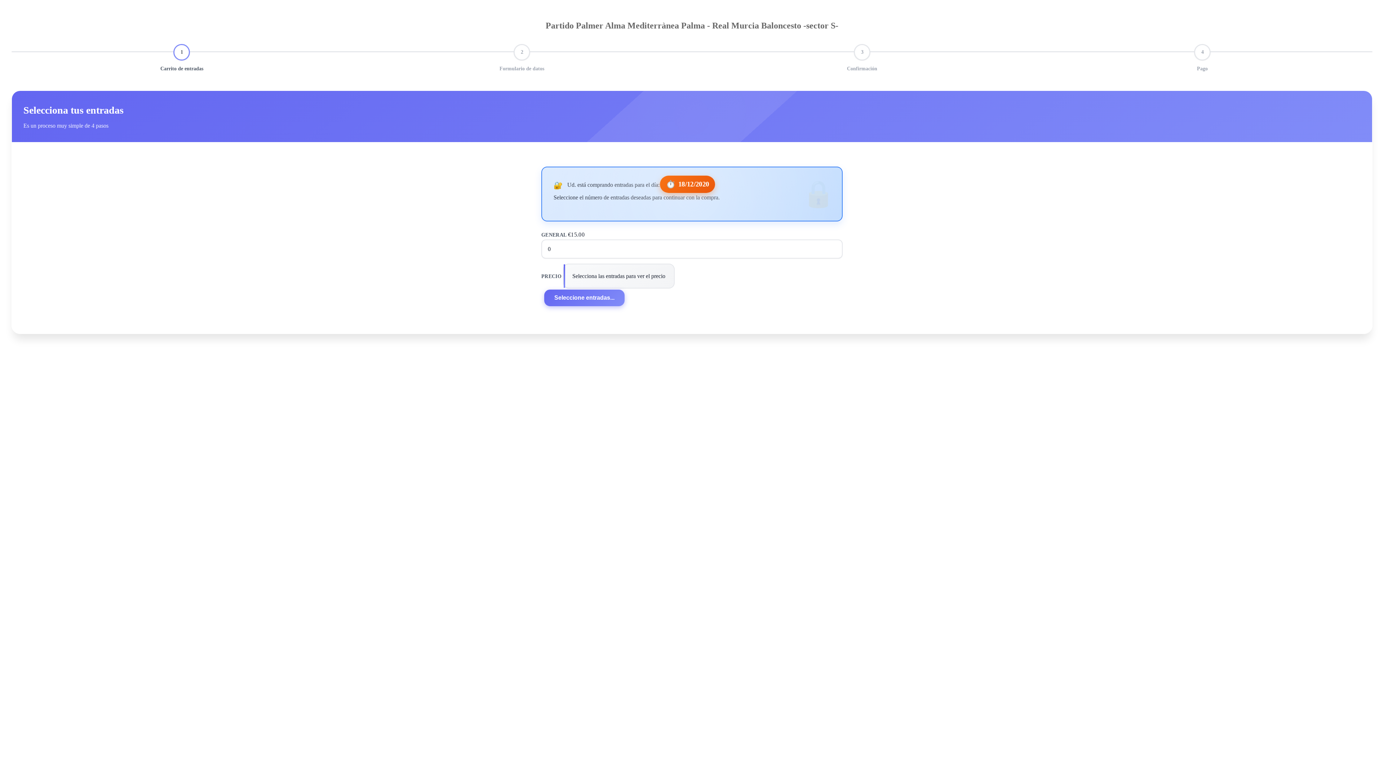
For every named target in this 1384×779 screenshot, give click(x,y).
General (563, 235)
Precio (551, 276)
